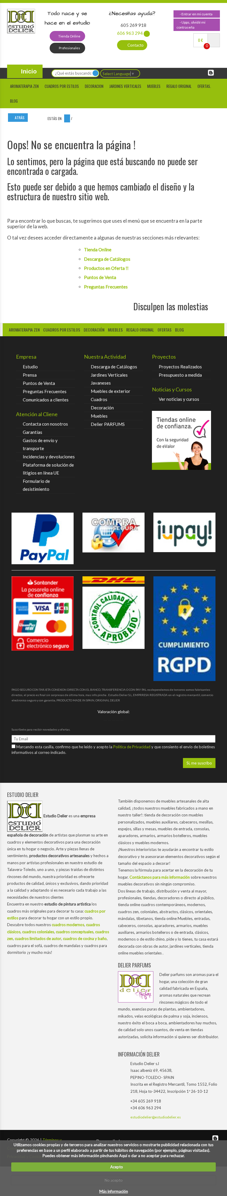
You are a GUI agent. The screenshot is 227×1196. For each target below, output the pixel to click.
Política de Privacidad (132, 746)
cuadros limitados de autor (38, 938)
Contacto (135, 45)
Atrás (19, 117)
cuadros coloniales (38, 931)
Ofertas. (204, 86)
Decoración (102, 407)
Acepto (115, 1166)
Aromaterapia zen (24, 86)
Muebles (153, 86)
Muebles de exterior (110, 391)
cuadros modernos (68, 924)
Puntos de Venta (100, 277)
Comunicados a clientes (46, 399)
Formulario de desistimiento (36, 485)
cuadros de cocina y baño (85, 938)
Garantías (32, 432)
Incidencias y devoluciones (49, 456)
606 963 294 (130, 33)
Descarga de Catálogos (107, 259)
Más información (113, 1191)
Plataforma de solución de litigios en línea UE (48, 468)
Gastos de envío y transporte (40, 444)
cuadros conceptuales (74, 931)
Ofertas (164, 330)
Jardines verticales (125, 86)
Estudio (30, 366)
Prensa (30, 375)
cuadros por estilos (62, 86)
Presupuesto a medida (180, 375)
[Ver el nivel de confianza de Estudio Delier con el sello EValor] (181, 440)
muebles (115, 330)
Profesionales (69, 48)
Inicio (28, 71)
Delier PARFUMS (108, 424)
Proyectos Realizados (180, 366)
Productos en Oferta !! (106, 268)
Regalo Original (179, 86)
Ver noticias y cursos (179, 399)
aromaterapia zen (24, 330)
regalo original (140, 330)
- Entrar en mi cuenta (196, 14)
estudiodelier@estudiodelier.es (155, 1117)
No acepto (114, 1180)
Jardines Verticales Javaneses (109, 378)
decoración (94, 330)
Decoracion (94, 86)
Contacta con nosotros (45, 423)
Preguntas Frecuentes (106, 286)
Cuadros (99, 399)
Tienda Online (69, 36)
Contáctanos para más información (159, 877)
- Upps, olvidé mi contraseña (190, 24)
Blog (14, 101)
